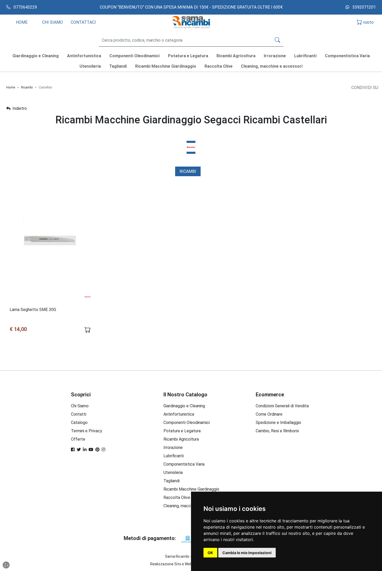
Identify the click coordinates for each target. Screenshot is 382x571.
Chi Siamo (80, 405)
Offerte (78, 439)
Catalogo (79, 422)
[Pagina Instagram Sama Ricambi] (103, 449)
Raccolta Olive (176, 497)
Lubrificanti (173, 455)
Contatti (78, 414)
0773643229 (24, 7)
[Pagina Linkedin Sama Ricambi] (85, 449)
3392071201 (363, 7)
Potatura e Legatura (182, 430)
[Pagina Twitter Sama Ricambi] (79, 449)
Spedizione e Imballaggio (278, 422)
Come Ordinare (269, 414)
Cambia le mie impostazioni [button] (247, 552)
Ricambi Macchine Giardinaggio (191, 489)
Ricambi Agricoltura (181, 439)
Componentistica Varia (184, 464)
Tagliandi (171, 480)
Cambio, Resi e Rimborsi (277, 430)
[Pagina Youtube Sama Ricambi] (91, 449)
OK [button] (210, 552)
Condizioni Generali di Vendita (282, 405)
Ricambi (27, 87)
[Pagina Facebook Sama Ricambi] (73, 449)
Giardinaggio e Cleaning (184, 405)
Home (10, 87)
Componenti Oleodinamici (186, 422)
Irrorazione (173, 447)
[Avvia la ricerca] (277, 40)
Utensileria (173, 472)
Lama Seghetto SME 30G (33, 309)
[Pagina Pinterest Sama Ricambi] (97, 449)
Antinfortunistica (178, 414)
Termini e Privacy (86, 430)
